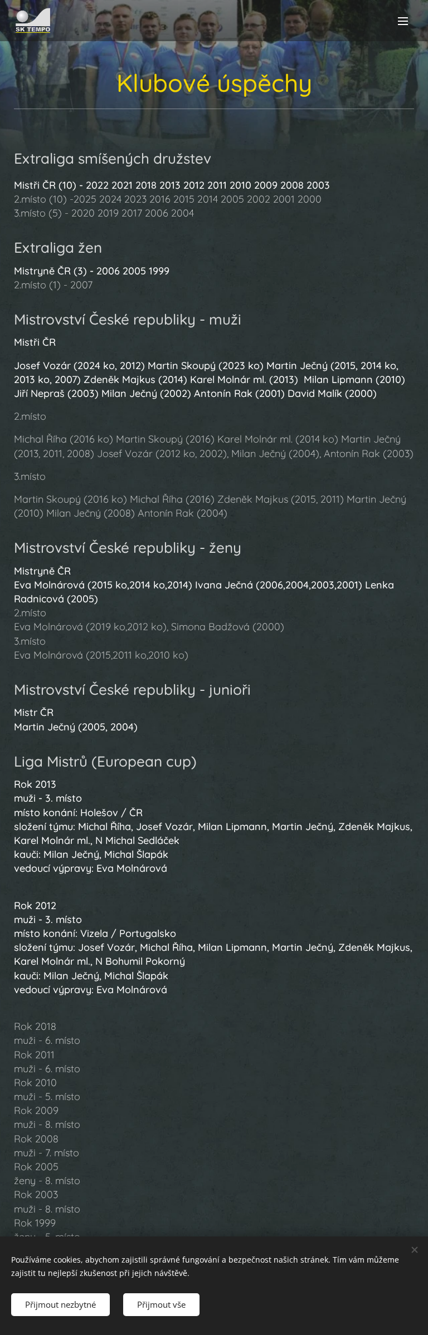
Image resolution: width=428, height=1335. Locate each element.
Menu (403, 20)
